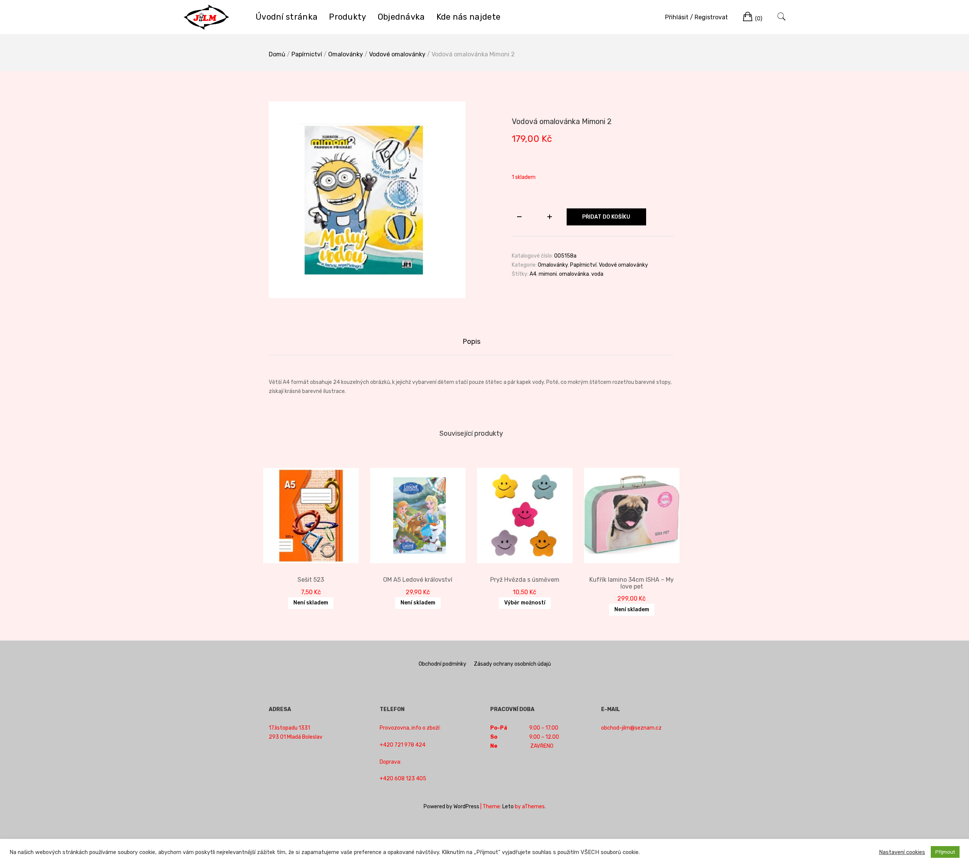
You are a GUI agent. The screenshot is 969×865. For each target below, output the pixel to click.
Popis (471, 341)
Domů (277, 54)
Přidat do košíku (606, 217)
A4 (533, 274)
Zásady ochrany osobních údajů (512, 664)
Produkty (347, 17)
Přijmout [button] (945, 852)
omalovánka (574, 274)
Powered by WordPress (451, 806)
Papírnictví (306, 54)
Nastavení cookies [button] (902, 852)
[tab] (471, 341)
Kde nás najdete (468, 17)
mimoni (548, 274)
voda (597, 274)
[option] (367, 199)
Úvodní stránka (286, 17)
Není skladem (310, 602)
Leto (508, 806)
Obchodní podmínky (442, 664)
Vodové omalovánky (397, 54)
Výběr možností (524, 602)
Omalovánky (345, 54)
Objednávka (401, 17)
